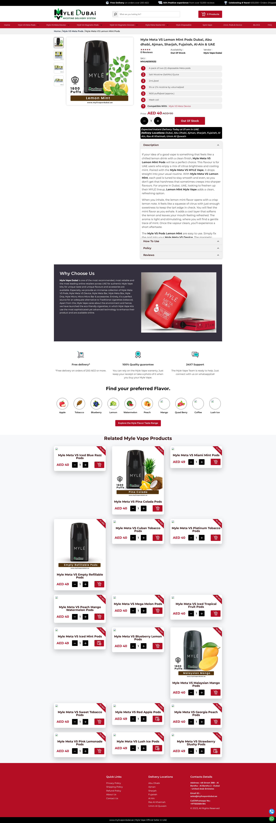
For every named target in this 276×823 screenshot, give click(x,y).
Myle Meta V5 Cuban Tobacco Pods (138, 529)
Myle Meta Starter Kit (155, 25)
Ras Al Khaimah (155, 136)
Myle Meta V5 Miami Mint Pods (196, 455)
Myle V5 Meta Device (56, 25)
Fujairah (212, 132)
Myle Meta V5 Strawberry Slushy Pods (196, 743)
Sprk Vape (207, 25)
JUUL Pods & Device (232, 25)
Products (213, 14)
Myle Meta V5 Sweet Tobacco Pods (80, 713)
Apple (62, 412)
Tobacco (79, 412)
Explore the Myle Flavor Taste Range (138, 423)
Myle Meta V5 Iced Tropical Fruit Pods (196, 605)
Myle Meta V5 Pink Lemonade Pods (79, 743)
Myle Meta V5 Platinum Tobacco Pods (196, 529)
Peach (147, 412)
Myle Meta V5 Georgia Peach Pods (196, 713)
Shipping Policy (114, 786)
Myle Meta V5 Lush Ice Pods (138, 741)
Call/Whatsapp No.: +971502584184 (200, 802)
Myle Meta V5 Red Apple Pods (138, 712)
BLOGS (256, 25)
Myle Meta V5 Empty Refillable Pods (80, 576)
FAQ (270, 25)
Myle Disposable (183, 25)
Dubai (168, 132)
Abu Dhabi (180, 132)
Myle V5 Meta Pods (26, 25)
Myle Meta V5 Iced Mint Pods (80, 636)
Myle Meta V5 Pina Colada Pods (138, 501)
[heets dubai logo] (75, 14)
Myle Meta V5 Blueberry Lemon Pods (138, 638)
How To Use (151, 241)
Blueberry (96, 412)
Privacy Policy (113, 783)
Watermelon (130, 412)
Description (151, 145)
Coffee (198, 412)
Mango (164, 412)
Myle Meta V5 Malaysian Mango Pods (196, 684)
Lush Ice (215, 412)
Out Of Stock (190, 120)
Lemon (113, 412)
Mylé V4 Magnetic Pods (88, 25)
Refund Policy (113, 790)
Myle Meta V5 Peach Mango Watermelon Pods (80, 608)
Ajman (191, 132)
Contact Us (112, 798)
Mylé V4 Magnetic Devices (122, 25)
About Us (111, 794)
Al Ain (151, 798)
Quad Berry (181, 412)
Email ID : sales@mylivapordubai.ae (203, 795)
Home (7, 25)
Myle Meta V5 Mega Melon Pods (138, 603)
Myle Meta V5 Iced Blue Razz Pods (80, 456)
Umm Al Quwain (176, 136)
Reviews (148, 255)
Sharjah (201, 132)
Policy (147, 248)
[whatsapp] (272, 819)
